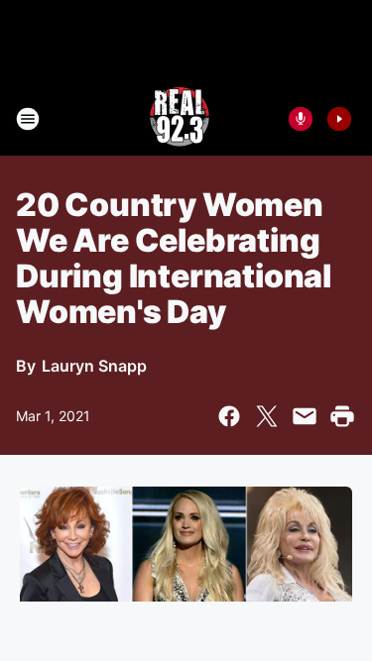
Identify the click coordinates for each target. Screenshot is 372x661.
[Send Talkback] (300, 119)
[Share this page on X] (267, 416)
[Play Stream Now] (339, 119)
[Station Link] (179, 119)
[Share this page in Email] (304, 416)
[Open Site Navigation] (28, 119)
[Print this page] (342, 416)
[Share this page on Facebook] (229, 416)
